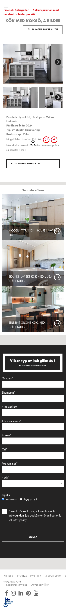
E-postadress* (10, 407)
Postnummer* (10, 464)
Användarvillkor (40, 584)
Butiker (8, 576)
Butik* (6, 478)
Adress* (7, 435)
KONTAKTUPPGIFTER (29, 576)
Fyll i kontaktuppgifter (25, 163)
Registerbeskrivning (16, 584)
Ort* (5, 449)
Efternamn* (8, 392)
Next (56, 60)
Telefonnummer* (12, 421)
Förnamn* (8, 378)
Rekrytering (53, 576)
